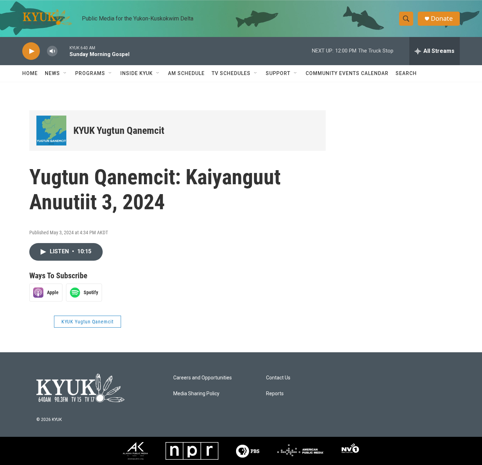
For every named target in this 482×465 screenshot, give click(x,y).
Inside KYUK (136, 73)
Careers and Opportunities (202, 377)
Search (406, 73)
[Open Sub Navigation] (65, 73)
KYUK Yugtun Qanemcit (118, 130)
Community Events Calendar (347, 73)
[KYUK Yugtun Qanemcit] (51, 130)
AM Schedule (186, 73)
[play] (31, 51)
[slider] (63, 51)
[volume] (52, 51)
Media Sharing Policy (196, 393)
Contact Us (278, 377)
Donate (442, 18)
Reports (275, 393)
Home (30, 73)
